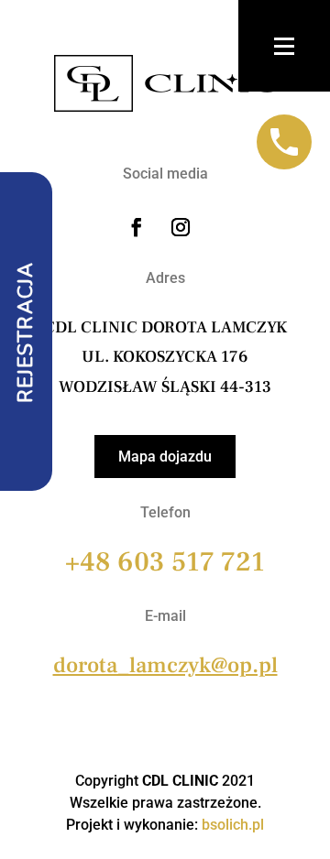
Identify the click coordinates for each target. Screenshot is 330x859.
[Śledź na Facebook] (136, 227)
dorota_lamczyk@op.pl (165, 665)
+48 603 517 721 (165, 562)
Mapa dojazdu (165, 456)
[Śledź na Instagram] (180, 227)
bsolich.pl (233, 824)
